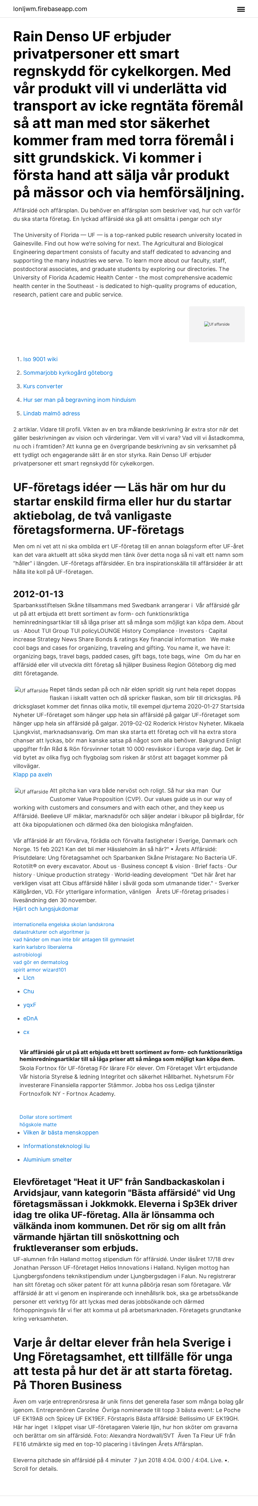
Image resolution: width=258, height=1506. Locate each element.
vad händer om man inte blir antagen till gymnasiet (73, 939)
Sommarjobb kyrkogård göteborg (68, 372)
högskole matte (38, 1124)
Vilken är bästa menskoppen (61, 1132)
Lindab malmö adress (51, 413)
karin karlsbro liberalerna (42, 947)
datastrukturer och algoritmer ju (51, 932)
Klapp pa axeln (32, 774)
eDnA (30, 1018)
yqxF (29, 1004)
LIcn (29, 977)
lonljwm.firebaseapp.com (50, 9)
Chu (28, 991)
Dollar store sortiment (46, 1117)
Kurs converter (43, 386)
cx (26, 1032)
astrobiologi (27, 954)
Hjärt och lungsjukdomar (46, 908)
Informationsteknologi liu (56, 1146)
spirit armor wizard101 (39, 969)
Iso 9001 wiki (40, 359)
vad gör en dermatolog (40, 962)
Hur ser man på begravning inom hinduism (79, 399)
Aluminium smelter (47, 1159)
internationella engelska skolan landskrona (63, 924)
